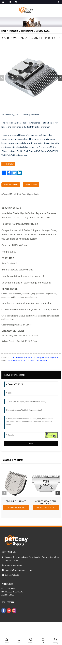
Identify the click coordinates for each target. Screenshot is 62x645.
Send (31, 443)
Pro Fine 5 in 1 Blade (16, 501)
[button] (60, 78)
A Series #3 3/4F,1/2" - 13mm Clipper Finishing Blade (35, 357)
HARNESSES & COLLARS (12, 591)
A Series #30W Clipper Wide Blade (46, 502)
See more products (16, 507)
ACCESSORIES (7, 594)
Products (14, 31)
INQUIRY (10, 163)
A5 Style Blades (43, 31)
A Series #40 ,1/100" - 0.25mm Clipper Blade (27, 360)
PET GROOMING (27, 31)
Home (3, 31)
